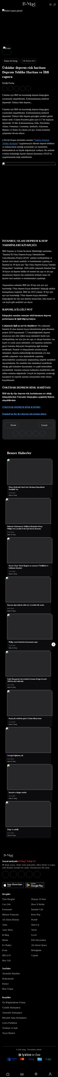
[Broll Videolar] (36, 1074)
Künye (5, 984)
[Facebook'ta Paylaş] (4, 88)
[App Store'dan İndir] (13, 885)
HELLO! (6, 955)
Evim (4, 950)
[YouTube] (13, 874)
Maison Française (10, 914)
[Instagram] (5, 874)
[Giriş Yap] (50, 1074)
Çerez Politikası (9, 1023)
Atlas (4, 925)
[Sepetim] (50, 4)
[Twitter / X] (21, 874)
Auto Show (7, 930)
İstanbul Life (37, 909)
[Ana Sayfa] (8, 855)
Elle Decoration (38, 940)
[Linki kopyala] (28, 88)
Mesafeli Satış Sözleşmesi (14, 1018)
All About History (10, 919)
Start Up (35, 925)
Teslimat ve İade (10, 1028)
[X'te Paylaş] (10, 88)
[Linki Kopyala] (42, 433)
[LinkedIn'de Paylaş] (22, 88)
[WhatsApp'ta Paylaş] (16, 88)
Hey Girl (6, 960)
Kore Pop (35, 914)
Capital (34, 955)
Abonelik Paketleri (11, 973)
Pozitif (34, 919)
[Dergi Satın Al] (22, 1074)
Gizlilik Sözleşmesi (11, 1007)
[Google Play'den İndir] (34, 885)
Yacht (34, 930)
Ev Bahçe (6, 945)
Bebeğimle (36, 950)
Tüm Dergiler (8, 899)
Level (34, 935)
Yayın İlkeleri (8, 1033)
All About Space (39, 945)
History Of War (38, 899)
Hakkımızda (8, 978)
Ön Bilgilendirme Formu (13, 1002)
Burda (5, 940)
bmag (24, 1050)
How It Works (38, 904)
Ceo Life (6, 904)
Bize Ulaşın (7, 989)
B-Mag (5, 935)
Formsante (7, 909)
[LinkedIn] (29, 874)
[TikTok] (37, 874)
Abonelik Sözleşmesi (12, 1012)
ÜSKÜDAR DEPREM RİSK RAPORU (21, 407)
